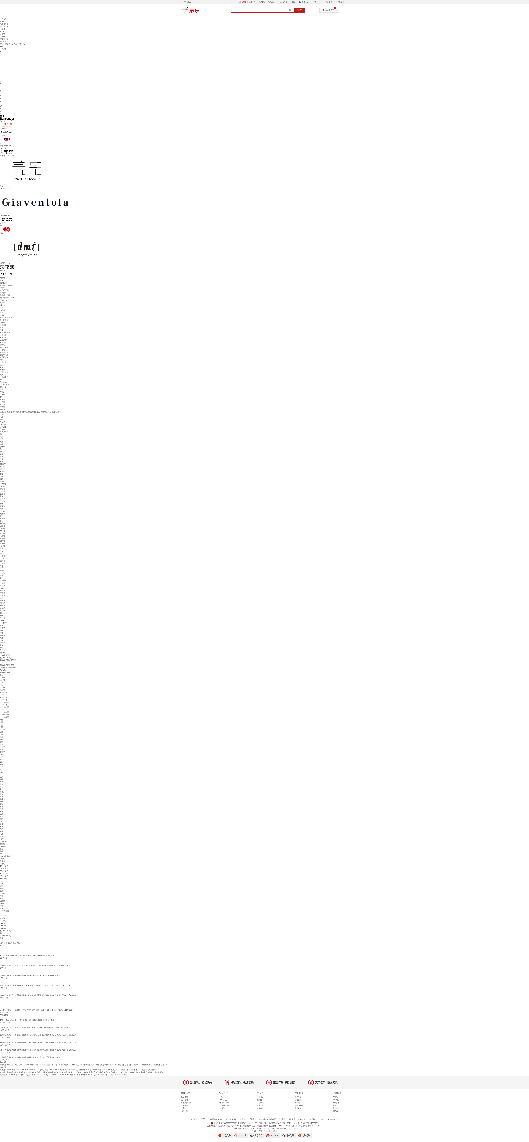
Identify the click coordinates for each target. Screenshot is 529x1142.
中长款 (2, 511)
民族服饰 (3, 429)
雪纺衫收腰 (19, 1065)
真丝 (1, 849)
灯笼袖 (2, 543)
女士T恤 (3, 342)
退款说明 (298, 1103)
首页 (1, 44)
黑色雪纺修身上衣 (160, 1065)
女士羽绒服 (4, 357)
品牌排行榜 (4, 24)
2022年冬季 (4, 697)
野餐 (1, 782)
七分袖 (2, 687)
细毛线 (2, 903)
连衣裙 (2, 323)
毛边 (1, 834)
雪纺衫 (7, 44)
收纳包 (2, 32)
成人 (1, 414)
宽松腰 (2, 901)
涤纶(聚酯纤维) (5, 655)
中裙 (1, 640)
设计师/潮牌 (4, 385)
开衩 (1, 824)
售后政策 (298, 1097)
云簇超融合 (128, 1072)
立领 (1, 625)
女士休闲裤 (4, 372)
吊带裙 (2, 491)
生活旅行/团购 (186, 1103)
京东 (199, 11)
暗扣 (1, 804)
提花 (1, 817)
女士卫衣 (3, 360)
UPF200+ (3, 928)
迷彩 (1, 745)
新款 (33, 1075)
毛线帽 (2, 303)
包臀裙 (2, 561)
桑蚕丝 (2, 653)
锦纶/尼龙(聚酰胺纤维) (8, 668)
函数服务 (63, 1075)
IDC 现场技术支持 (73, 1075)
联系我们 (204, 1119)
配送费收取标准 (225, 1105)
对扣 (1, 807)
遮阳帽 (2, 288)
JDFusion (119, 1072)
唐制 (1, 908)
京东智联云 (122, 1075)
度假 (1, 757)
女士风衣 (3, 340)
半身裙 (2, 380)
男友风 (2, 586)
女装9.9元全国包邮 (33, 1065)
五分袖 (2, 677)
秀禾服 (2, 370)
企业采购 (293, 2)
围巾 (1, 452)
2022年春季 (4, 692)
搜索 (299, 10)
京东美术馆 (4, 39)
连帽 (1, 941)
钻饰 (1, 814)
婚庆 (1, 779)
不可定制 (3, 424)
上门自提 (222, 1097)
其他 (1, 397)
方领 (1, 633)
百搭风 (2, 593)
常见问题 (184, 1105)
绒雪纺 (2, 864)
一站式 (77, 1072)
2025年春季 (4, 712)
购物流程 (184, 1097)
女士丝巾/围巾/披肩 (7, 285)
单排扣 (2, 799)
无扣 (1, 794)
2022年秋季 (4, 695)
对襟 (1, 809)
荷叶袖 (2, 531)
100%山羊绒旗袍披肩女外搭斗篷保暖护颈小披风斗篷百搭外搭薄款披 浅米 (27, 956)
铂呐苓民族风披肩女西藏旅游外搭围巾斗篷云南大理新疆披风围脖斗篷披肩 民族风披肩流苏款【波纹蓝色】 (39, 995)
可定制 (2, 422)
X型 (1, 568)
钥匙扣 (2, 305)
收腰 (1, 898)
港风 (1, 598)
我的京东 (271, 2)
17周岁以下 (4, 879)
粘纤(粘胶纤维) (5, 658)
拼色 (1, 749)
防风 (1, 888)
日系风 (2, 608)
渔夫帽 (2, 310)
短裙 (1, 638)
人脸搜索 (83, 1072)
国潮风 (2, 606)
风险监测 (292, 1119)
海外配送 (222, 1108)
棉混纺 (2, 844)
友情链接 (262, 1119)
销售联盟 (272, 1119)
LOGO (2, 730)
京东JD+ (336, 1111)
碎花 (1, 742)
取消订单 (298, 1108)
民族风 (2, 601)
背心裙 (2, 489)
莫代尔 (2, 650)
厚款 (1, 553)
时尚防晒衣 (4, 320)
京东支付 (267, 1131)
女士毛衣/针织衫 (6, 318)
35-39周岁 (4, 874)
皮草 (1, 365)
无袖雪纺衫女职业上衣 (104, 1065)
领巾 (1, 434)
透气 (1, 886)
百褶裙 (2, 499)
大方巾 (2, 395)
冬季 (1, 459)
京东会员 (283, 2)
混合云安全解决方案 (105, 1075)
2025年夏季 (4, 715)
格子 (1, 737)
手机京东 (305, 2)
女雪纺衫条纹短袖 (6, 1065)
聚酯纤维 (3, 861)
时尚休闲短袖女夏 (87, 1065)
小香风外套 (4, 432)
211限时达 (223, 1100)
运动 (1, 774)
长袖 (1, 675)
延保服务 (336, 1103)
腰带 (1, 831)
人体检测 (20, 1072)
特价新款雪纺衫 (120, 1065)
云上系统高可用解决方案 (96, 1072)
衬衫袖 (2, 534)
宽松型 (2, 467)
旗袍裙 (2, 494)
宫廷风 (2, 583)
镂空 (1, 821)
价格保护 (298, 1100)
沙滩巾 (2, 447)
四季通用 (3, 464)
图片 (72, 1072)
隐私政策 (301, 1119)
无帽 (1, 938)
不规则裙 (3, 581)
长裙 (1, 496)
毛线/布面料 (4, 290)
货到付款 (260, 1097)
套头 (1, 802)
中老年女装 (4, 347)
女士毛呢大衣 (5, 332)
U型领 (2, 620)
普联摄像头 (4, 27)
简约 (1, 829)
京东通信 (336, 1108)
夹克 (1, 437)
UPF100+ (3, 926)
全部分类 (3, 19)
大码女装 (3, 362)
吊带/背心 (3, 382)
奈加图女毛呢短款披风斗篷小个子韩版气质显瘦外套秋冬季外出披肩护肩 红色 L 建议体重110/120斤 (36, 1010)
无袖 (1, 682)
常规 (1, 548)
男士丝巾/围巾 (5, 295)
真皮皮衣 (3, 375)
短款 (1, 509)
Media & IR (334, 1119)
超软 (1, 474)
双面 (1, 812)
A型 (1, 722)
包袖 (1, 521)
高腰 (1, 891)
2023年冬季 (4, 707)
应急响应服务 (111, 1072)
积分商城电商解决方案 (62, 1072)
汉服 (1, 330)
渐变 (1, 732)
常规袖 (2, 538)
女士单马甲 (4, 377)
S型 (1, 720)
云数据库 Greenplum (51, 1075)
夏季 (1, 457)
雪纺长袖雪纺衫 (134, 1065)
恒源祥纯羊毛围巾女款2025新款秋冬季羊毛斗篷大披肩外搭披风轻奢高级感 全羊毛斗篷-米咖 (34, 965)
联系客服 (184, 1111)
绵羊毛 (2, 859)
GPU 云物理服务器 (38, 1072)
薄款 (1, 551)
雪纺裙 (2, 506)
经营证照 (295, 1128)
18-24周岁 (4, 866)
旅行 (1, 762)
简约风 (2, 603)
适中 (1, 476)
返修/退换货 (299, 1105)
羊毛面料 (3, 841)
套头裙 (2, 504)
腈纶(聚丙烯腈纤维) (7, 665)
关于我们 (194, 1119)
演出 (1, 772)
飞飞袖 (2, 536)
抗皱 (1, 881)
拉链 (1, 784)
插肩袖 (2, 546)
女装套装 (3, 337)
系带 (1, 797)
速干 (1, 884)
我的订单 (262, 2)
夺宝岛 (335, 1097)
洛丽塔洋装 (4, 350)
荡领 (1, 630)
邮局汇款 (260, 1105)
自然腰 (2, 893)
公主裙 (2, 573)
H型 (1, 725)
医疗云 (115, 1075)
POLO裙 (3, 484)
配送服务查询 (224, 1103)
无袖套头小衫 (147, 1065)
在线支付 (260, 1100)
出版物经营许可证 (248, 1126)
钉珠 (1, 826)
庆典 (1, 777)
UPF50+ (3, 923)
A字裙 (2, 571)
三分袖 (2, 680)
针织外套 (3, 427)
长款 (1, 516)
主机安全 (94, 1075)
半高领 (2, 635)
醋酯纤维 (3, 846)
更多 (1, 280)
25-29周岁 (4, 869)
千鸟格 (2, 747)
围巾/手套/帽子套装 (7, 298)
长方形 (2, 404)
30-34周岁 (4, 871)
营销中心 (243, 1119)
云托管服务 (49, 1072)
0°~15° (2, 913)
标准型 (2, 471)
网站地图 (149, 1072)
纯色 (1, 735)
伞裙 (1, 566)
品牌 (17, 1075)
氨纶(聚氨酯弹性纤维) (8, 660)
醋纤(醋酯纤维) (5, 673)
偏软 (1, 479)
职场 (1, 764)
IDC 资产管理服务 (138, 1072)
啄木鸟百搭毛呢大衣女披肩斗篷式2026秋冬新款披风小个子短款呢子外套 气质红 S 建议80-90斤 (35, 985)
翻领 (1, 613)
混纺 (1, 839)
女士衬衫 (3, 335)
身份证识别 (24, 1075)
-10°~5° (3, 916)
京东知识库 (4, 22)
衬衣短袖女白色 (47, 1065)
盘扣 (1, 836)
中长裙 (2, 643)
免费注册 (252, 2)
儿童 (1, 417)
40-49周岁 (4, 876)
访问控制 (27, 1072)
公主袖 (2, 529)
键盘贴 (2, 34)
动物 (1, 740)
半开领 (2, 618)
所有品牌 (3, 49)
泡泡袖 (2, 524)
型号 (30, 1075)
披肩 (1, 439)
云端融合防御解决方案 (8, 1072)
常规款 (2, 519)
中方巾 (2, 407)
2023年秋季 (4, 710)
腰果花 (2, 752)
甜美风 (2, 591)
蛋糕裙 (2, 563)
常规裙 (2, 481)
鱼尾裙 (2, 576)
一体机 (2, 29)
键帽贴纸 (3, 37)
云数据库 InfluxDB (8, 1075)
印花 (1, 754)
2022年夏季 (4, 700)
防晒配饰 (3, 293)
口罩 (1, 308)
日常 (1, 767)
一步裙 (2, 556)
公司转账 (260, 1108)
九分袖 (2, 690)
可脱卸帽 (3, 623)
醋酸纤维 (3, 670)
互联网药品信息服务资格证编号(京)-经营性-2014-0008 (275, 1123)
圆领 (1, 615)
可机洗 (2, 918)
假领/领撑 (3, 300)
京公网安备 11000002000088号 (225, 1123)
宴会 (1, 769)
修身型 (2, 469)
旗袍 (1, 327)
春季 (1, 454)
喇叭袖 (2, 541)
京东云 (274, 1131)
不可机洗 (3, 921)
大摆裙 (2, 558)
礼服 (1, 367)
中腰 (1, 896)
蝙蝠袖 (2, 526)
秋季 (1, 462)
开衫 (1, 787)
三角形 (2, 399)
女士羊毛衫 (4, 355)
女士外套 (3, 325)
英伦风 (2, 596)
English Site (322, 1119)
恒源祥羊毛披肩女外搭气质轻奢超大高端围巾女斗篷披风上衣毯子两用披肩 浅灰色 (30, 975)
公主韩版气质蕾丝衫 (62, 1065)
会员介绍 (184, 1100)
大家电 (183, 1108)
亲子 (1, 419)
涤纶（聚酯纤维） (6, 856)
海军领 (2, 628)
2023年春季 (4, 702)
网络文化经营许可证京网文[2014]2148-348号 (273, 1126)
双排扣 (2, 792)
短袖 (1, 685)
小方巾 (2, 402)
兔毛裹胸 (75, 1065)
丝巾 (1, 449)
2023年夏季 (4, 705)
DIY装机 (336, 1100)
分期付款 (260, 1103)
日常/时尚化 (4, 911)
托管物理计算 (85, 1075)
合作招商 (223, 1119)
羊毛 (1, 663)
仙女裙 (2, 486)
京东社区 (282, 1119)
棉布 (1, 851)
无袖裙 (2, 501)
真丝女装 (3, 387)
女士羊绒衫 (4, 352)
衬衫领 (2, 610)
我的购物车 (330, 10)
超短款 (2, 514)
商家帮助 (233, 1119)
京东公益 (311, 1119)
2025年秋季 (4, 717)
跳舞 (1, 759)
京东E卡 (336, 1105)
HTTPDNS (40, 1075)
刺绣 (1, 819)
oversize (3, 588)
